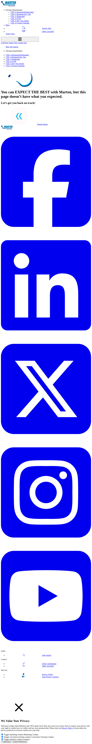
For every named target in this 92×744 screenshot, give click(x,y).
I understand (6, 742)
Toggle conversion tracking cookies (17, 737)
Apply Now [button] (10, 34)
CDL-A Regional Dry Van (21, 14)
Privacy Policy (67, 728)
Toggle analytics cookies (13, 739)
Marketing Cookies (31, 735)
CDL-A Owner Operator (20, 23)
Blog (7, 47)
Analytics (26, 739)
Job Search (14, 47)
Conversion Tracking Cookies (42, 737)
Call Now (5, 43)
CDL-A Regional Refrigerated (22, 12)
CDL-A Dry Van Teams (20, 21)
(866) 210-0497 (48, 32)
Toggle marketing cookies (13, 735)
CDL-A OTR (16, 19)
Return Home (42, 124)
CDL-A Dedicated (18, 16)
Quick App (22, 43)
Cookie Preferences (20, 742)
